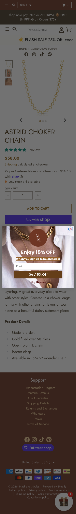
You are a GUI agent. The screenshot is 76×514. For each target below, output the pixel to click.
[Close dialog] (70, 229)
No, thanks (38, 282)
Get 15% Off (38, 274)
